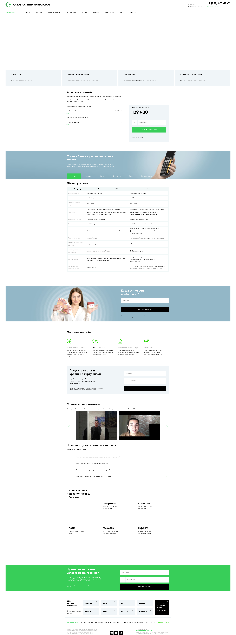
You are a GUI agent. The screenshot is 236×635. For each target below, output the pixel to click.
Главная (13, 19)
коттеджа (124, 611)
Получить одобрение (149, 129)
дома (105, 603)
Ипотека (39, 12)
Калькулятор (71, 12)
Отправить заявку (145, 388)
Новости (96, 12)
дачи (123, 603)
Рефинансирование (54, 12)
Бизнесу (27, 12)
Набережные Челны (195, 7)
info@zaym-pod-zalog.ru (144, 630)
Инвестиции (109, 12)
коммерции (143, 611)
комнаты (88, 611)
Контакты (133, 12)
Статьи (84, 12)
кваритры (88, 603)
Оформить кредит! (145, 309)
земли (105, 611)
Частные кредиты (12, 12)
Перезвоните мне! (144, 586)
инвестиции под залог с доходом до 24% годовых (161, 606)
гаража (142, 603)
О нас (122, 12)
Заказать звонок (213, 7)
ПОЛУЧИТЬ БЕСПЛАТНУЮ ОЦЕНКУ (26, 63)
